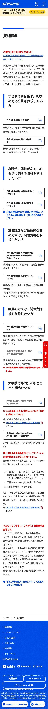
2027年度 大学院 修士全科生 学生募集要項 (23, 423)
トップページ (8, 618)
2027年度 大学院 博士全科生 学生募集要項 (23, 507)
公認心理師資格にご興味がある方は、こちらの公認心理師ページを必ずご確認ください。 (25, 215)
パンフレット (35, 678)
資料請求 (13, 678)
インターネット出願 (24, 685)
